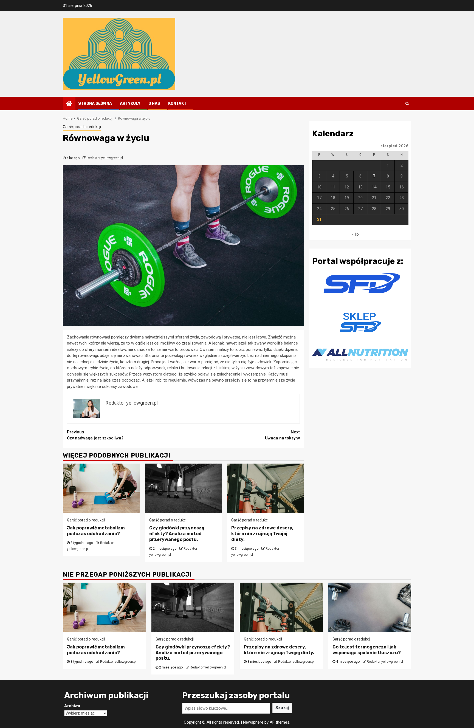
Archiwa (72, 705)
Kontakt (177, 103)
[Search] (407, 103)
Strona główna (95, 103)
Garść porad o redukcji (82, 127)
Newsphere (253, 722)
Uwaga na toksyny (282, 435)
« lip (355, 234)
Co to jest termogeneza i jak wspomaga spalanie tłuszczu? (366, 649)
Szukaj (282, 707)
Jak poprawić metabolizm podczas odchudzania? (96, 530)
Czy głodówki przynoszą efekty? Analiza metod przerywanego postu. (176, 533)
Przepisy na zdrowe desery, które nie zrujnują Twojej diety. (262, 533)
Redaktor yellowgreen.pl (105, 158)
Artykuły (130, 103)
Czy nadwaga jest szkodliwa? (95, 435)
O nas (154, 103)
